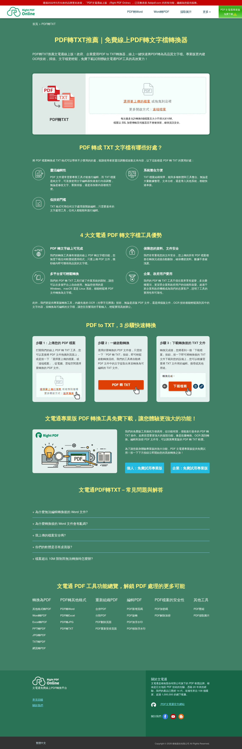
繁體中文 (41, 743)
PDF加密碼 (161, 609)
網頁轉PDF (39, 648)
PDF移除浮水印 (136, 628)
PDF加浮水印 (135, 622)
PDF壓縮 (199, 609)
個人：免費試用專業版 (144, 467)
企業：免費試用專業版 (190, 467)
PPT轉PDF (39, 628)
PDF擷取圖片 (202, 615)
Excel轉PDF (39, 622)
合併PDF (100, 609)
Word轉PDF (161, 12)
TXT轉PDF (38, 641)
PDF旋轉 (132, 615)
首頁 (35, 24)
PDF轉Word (135, 12)
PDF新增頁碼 (135, 609)
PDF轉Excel (67, 615)
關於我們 (37, 705)
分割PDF (100, 615)
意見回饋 (37, 699)
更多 (206, 12)
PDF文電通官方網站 (172, 704)
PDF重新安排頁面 (106, 628)
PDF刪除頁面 (103, 622)
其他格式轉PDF (41, 609)
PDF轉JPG (67, 622)
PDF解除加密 (163, 615)
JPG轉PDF (39, 635)
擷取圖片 (186, 12)
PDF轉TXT (66, 628)
